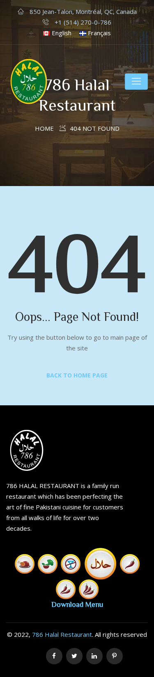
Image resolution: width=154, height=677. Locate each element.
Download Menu (77, 604)
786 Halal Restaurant (62, 634)
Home (44, 128)
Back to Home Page (77, 375)
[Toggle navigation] (136, 81)
